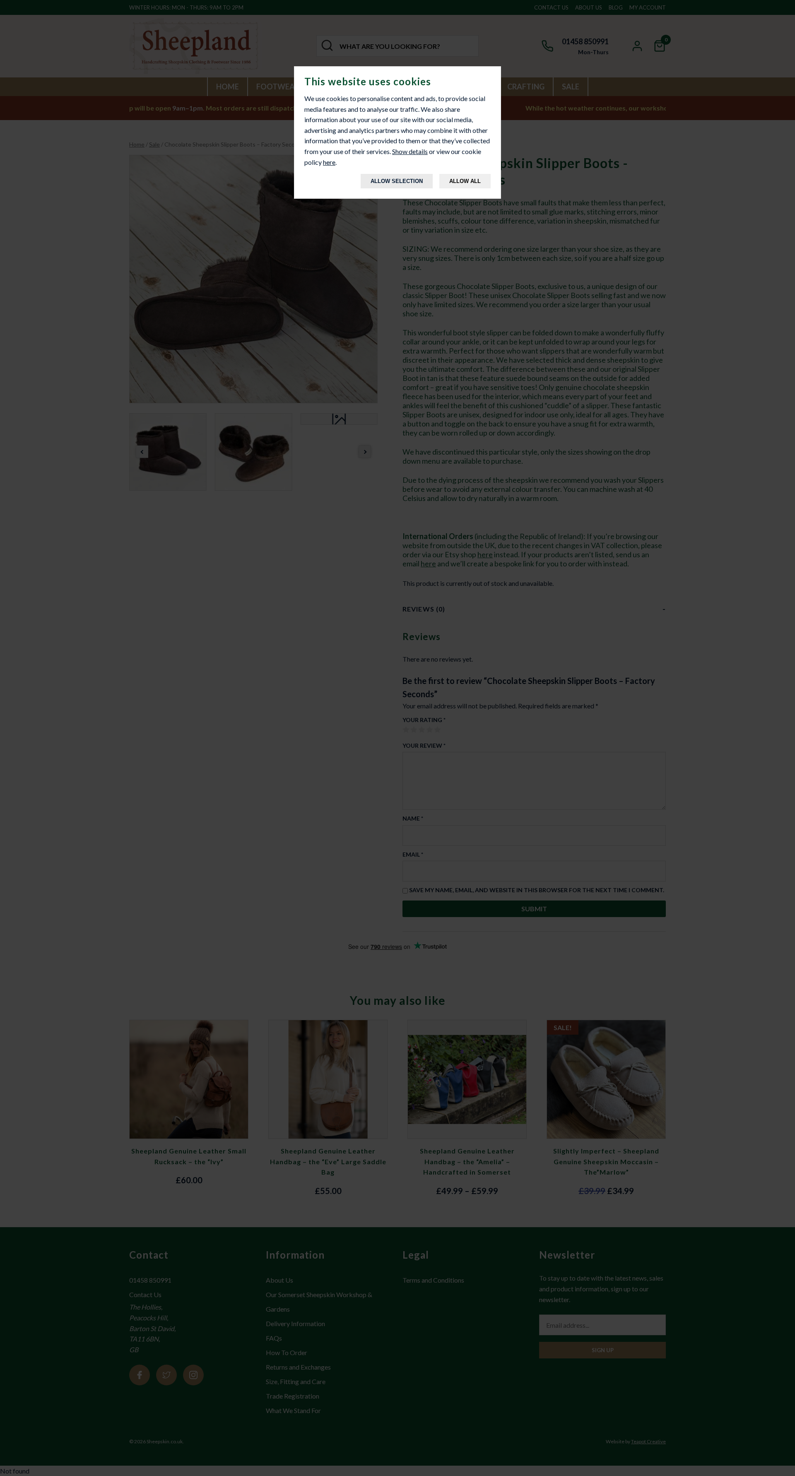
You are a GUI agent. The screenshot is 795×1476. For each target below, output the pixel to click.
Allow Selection (397, 181)
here (329, 162)
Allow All (465, 181)
